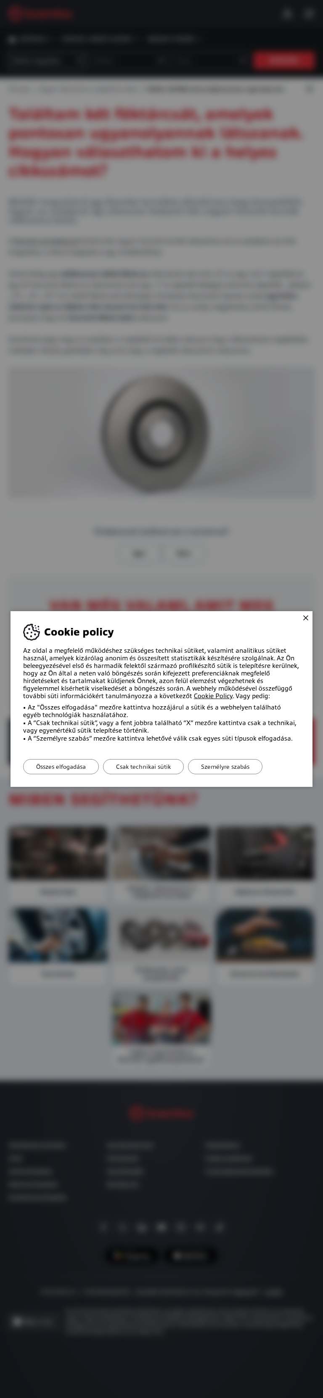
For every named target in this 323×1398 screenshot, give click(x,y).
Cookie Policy (213, 696)
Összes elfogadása (61, 766)
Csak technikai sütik (143, 766)
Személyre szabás (225, 766)
